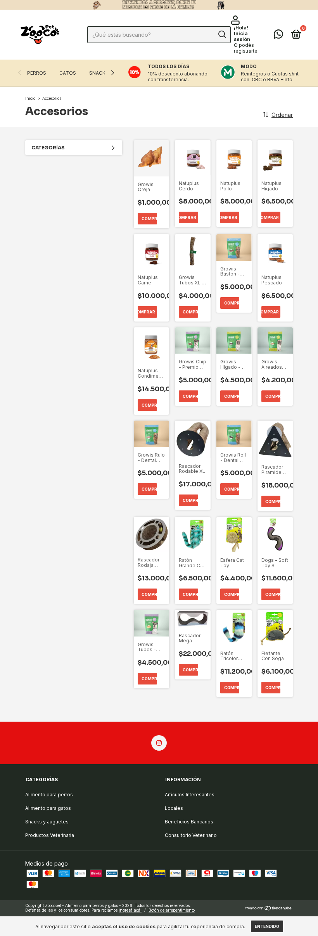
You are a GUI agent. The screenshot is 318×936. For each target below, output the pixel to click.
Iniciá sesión (242, 36)
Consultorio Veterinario (191, 835)
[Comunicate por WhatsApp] (278, 36)
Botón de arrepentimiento (172, 910)
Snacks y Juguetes (47, 822)
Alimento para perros (49, 794)
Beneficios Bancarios (189, 822)
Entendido (267, 926)
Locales (174, 808)
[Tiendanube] (268, 908)
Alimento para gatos (48, 808)
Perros (36, 73)
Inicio (30, 98)
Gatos (67, 73)
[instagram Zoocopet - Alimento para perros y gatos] (159, 743)
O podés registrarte (246, 48)
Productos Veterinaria (49, 835)
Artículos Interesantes (189, 794)
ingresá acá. (130, 910)
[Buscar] (221, 34)
